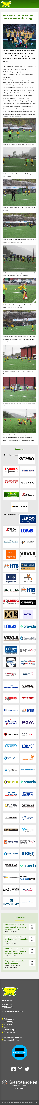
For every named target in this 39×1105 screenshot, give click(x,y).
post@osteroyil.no (15, 1011)
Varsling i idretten (11, 1040)
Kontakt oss (9, 1024)
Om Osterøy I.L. (10, 1029)
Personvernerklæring (13, 1037)
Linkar (6, 1027)
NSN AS (34, 1102)
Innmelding (9, 1021)
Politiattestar (10, 1032)
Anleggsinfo (9, 1019)
